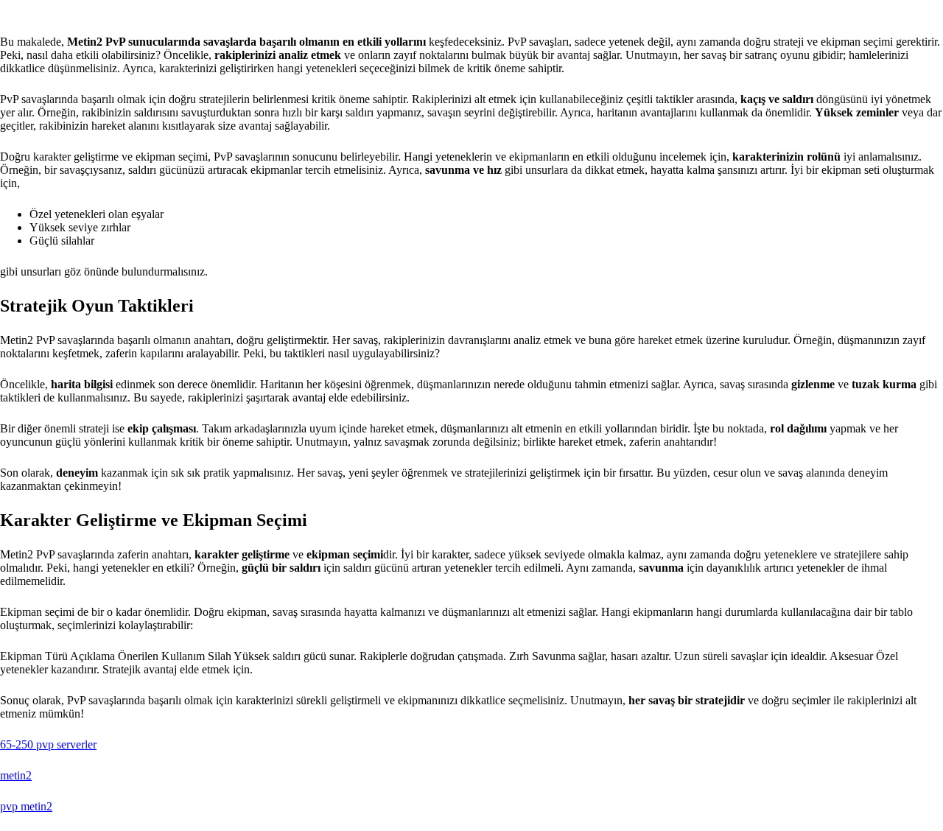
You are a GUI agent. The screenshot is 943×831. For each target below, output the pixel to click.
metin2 (16, 775)
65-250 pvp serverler (48, 744)
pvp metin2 (26, 806)
